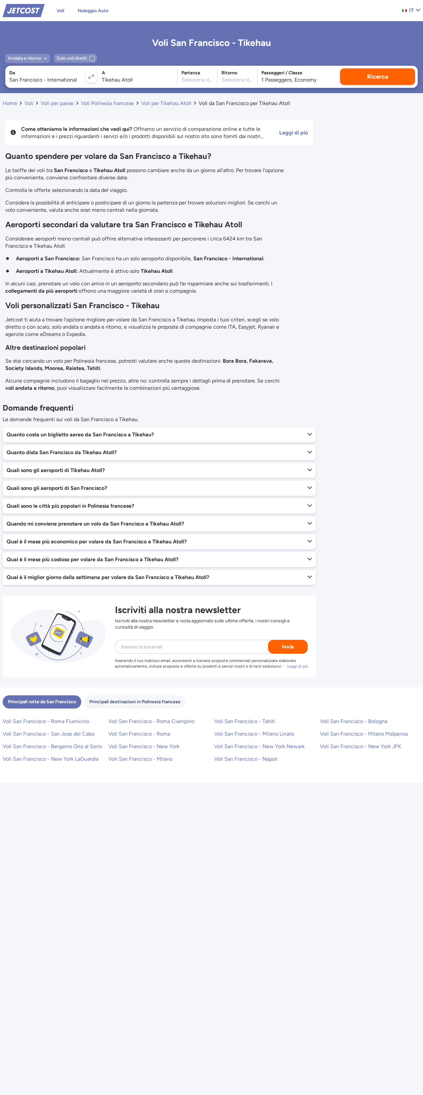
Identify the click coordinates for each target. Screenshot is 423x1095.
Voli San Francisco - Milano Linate (254, 734)
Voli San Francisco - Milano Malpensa (364, 734)
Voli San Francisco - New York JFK (360, 746)
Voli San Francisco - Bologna (353, 721)
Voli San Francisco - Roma (139, 734)
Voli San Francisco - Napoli (246, 759)
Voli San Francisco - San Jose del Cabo (49, 734)
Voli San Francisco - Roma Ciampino (151, 721)
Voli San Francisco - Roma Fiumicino (46, 721)
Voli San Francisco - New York (143, 746)
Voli (60, 11)
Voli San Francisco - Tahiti (244, 721)
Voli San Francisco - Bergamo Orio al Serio (52, 746)
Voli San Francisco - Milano (140, 759)
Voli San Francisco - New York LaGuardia (50, 759)
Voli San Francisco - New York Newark (259, 746)
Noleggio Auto (93, 11)
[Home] (24, 10)
